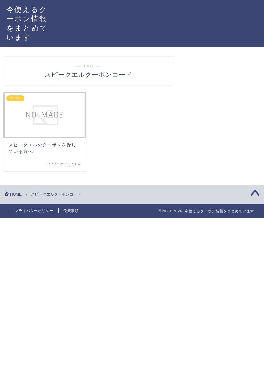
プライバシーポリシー (34, 211)
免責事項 (71, 211)
